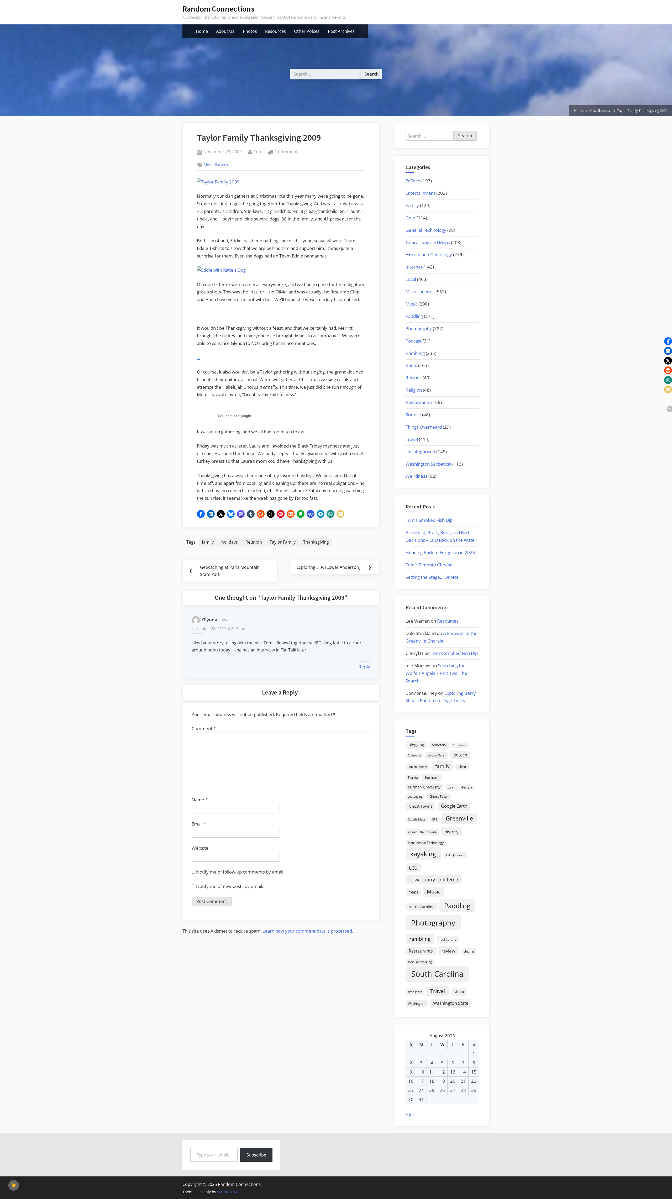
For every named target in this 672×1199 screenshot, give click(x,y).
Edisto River (436, 755)
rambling (419, 938)
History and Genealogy (429, 254)
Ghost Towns (420, 806)
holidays (229, 542)
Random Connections (218, 9)
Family (412, 205)
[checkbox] (13, 1185)
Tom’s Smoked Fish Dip (429, 520)
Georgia (466, 787)
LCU (413, 868)
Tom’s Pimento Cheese (429, 565)
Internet (414, 267)
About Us (225, 31)
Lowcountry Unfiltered (433, 879)
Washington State (450, 1003)
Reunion (253, 542)
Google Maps (417, 819)
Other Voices (306, 31)
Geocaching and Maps (428, 242)
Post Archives (341, 31)
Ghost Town (438, 796)
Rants (411, 365)
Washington (416, 1003)
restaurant (447, 939)
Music (411, 304)
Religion (414, 390)
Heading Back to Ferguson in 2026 (440, 552)
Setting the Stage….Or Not (432, 577)
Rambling (415, 353)
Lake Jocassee (455, 855)
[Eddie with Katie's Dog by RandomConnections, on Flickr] (221, 270)
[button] (201, 514)
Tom (258, 152)
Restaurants (418, 402)
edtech (460, 755)
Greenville (459, 818)
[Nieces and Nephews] (200, 314)
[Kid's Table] (199, 357)
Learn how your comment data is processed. (307, 931)
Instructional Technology (426, 842)
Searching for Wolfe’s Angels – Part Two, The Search (436, 673)
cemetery (439, 745)
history (451, 831)
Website (200, 848)
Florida (413, 777)
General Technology (426, 230)
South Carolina (437, 974)
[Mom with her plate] (198, 357)
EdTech (413, 181)
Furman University (424, 787)
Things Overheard (424, 427)
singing (469, 951)
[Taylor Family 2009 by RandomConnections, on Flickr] (218, 182)
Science (413, 415)
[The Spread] (197, 357)
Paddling (414, 316)
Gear (411, 218)
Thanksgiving (316, 542)
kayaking (423, 853)
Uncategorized (420, 452)
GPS (434, 819)
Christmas (459, 745)
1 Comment (286, 152)
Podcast (414, 341)
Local (411, 279)
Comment (204, 728)
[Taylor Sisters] (198, 314)
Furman (432, 777)
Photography (419, 328)
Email (199, 824)
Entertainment (420, 193)
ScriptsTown (228, 1191)
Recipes (414, 378)
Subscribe (256, 1155)
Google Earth (454, 806)
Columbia (414, 755)
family (208, 542)
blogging (416, 744)
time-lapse (415, 992)
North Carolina (421, 906)
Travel (412, 439)
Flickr (462, 766)
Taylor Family (283, 542)
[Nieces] (197, 314)
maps (413, 892)
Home (202, 31)
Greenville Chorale (422, 832)
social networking (420, 962)
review (448, 951)
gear (451, 787)
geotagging (415, 796)
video (459, 991)
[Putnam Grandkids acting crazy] (199, 314)
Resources (275, 31)
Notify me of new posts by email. (229, 886)
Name (200, 800)
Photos (250, 31)
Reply (364, 667)
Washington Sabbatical (428, 464)
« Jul (410, 1115)
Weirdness (416, 476)
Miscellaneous (217, 164)
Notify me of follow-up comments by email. (240, 872)
